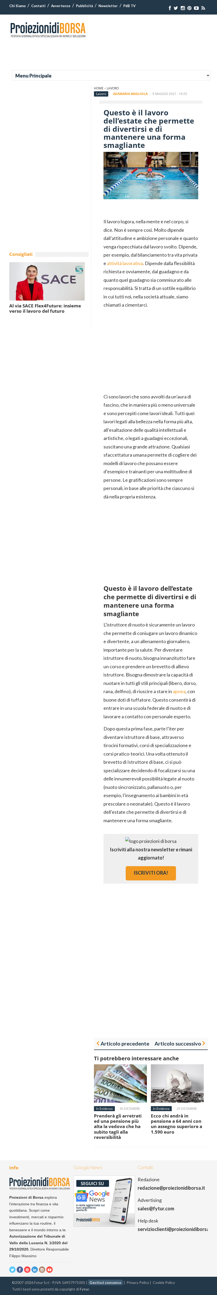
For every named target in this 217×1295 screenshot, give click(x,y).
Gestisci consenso (105, 1282)
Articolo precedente (125, 1043)
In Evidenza (104, 1108)
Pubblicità (84, 6)
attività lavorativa (125, 263)
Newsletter (108, 6)
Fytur (84, 1289)
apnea (179, 691)
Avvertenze (60, 6)
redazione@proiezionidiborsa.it (171, 1188)
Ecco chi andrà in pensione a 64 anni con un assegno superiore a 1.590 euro (176, 1124)
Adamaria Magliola (130, 94)
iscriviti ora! (151, 873)
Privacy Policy (137, 1282)
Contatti (38, 6)
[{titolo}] (170, 8)
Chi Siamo (17, 6)
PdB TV (129, 6)
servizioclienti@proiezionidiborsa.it (176, 1229)
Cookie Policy (164, 1282)
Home (98, 88)
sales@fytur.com (156, 1208)
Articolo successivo (178, 1043)
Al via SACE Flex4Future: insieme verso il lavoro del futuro (45, 308)
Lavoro (113, 88)
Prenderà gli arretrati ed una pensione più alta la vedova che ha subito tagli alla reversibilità (118, 1126)
